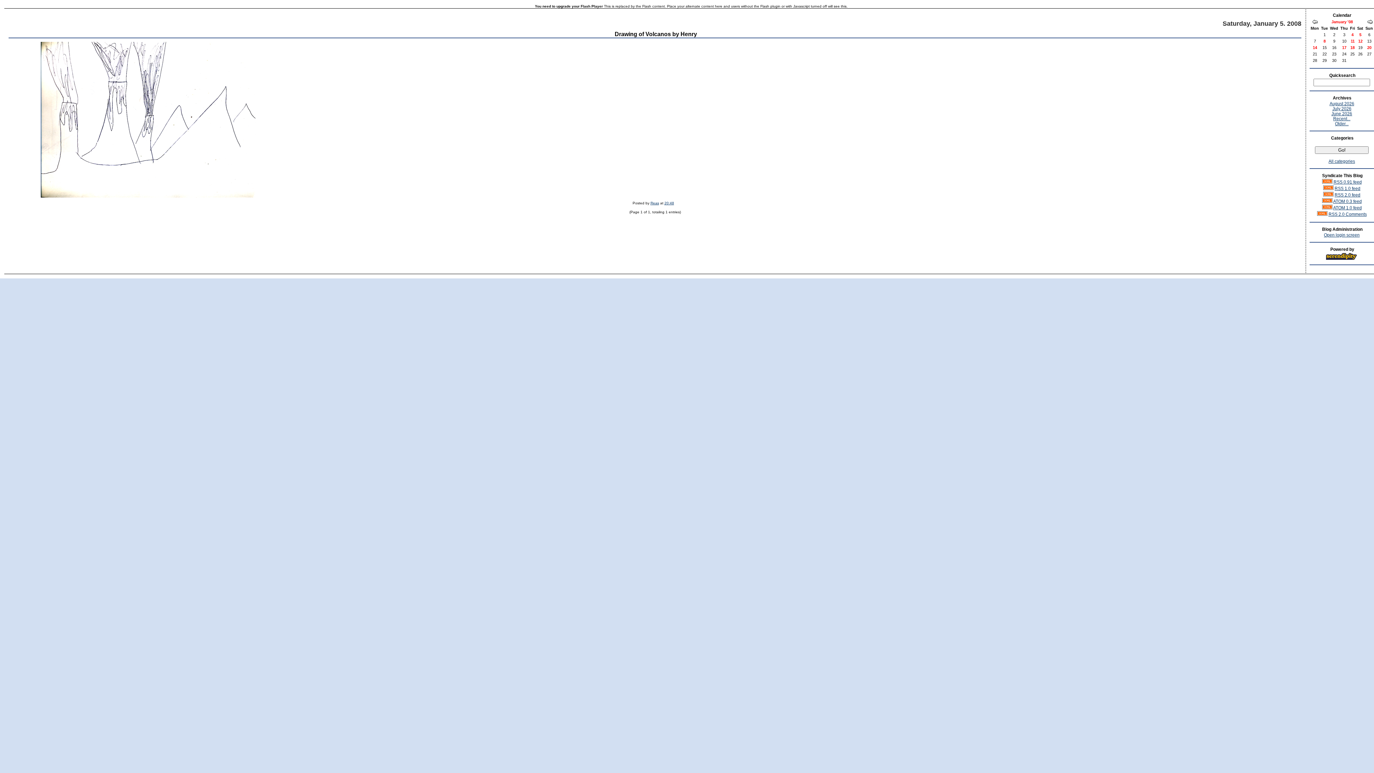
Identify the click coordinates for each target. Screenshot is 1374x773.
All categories (1342, 161)
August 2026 (1342, 103)
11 (1353, 41)
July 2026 (1341, 108)
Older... (1342, 123)
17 (1344, 47)
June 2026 (1341, 113)
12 (1360, 41)
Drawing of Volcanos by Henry (656, 34)
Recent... (1341, 118)
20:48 (669, 203)
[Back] (1315, 22)
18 (1352, 47)
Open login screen (1342, 235)
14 (1315, 47)
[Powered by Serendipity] (1343, 258)
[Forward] (1370, 22)
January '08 (1342, 22)
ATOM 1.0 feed (1347, 207)
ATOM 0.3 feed (1347, 201)
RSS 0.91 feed (1348, 182)
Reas (655, 203)
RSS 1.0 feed (1347, 188)
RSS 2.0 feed (1347, 195)
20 (1369, 47)
